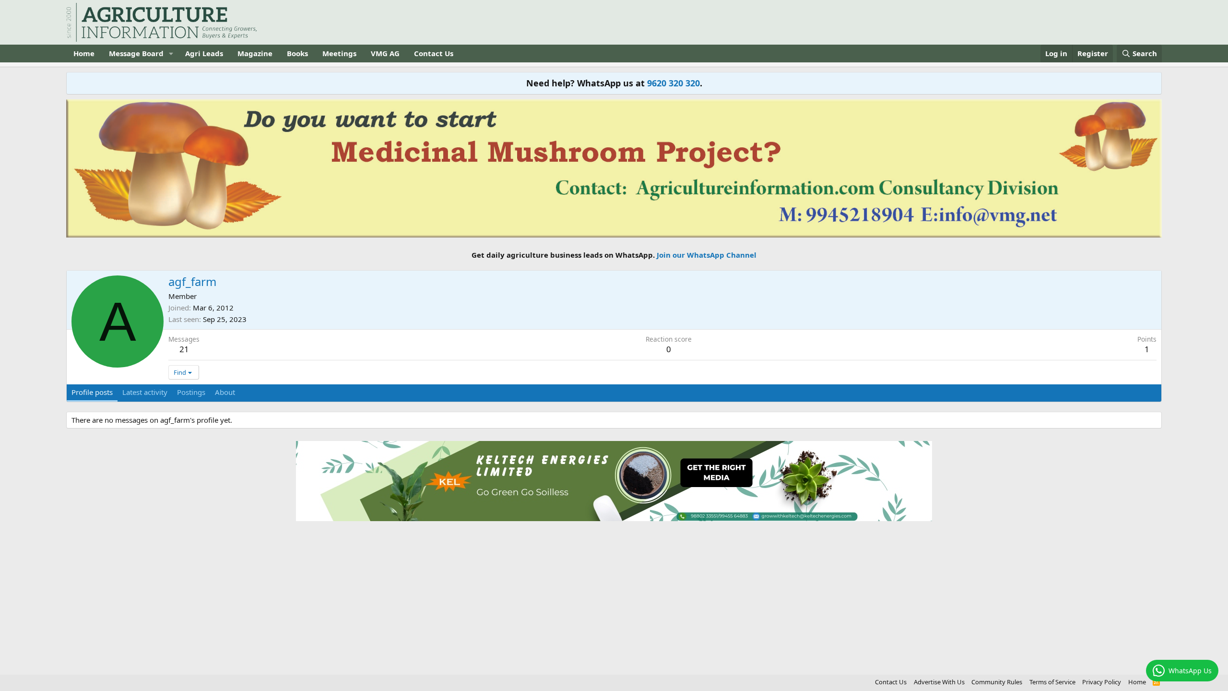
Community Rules (996, 682)
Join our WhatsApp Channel (706, 255)
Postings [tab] (191, 392)
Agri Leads (204, 53)
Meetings (339, 53)
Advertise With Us (939, 682)
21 (184, 349)
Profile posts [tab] (92, 392)
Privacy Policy (1101, 682)
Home (83, 53)
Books (297, 53)
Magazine (254, 53)
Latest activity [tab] (144, 392)
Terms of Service (1052, 682)
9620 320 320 (673, 83)
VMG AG (385, 53)
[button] (171, 53)
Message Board (136, 53)
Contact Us (433, 53)
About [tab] (225, 392)
